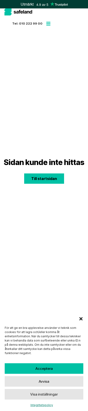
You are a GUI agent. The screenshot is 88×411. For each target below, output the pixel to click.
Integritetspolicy (42, 405)
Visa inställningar (44, 394)
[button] (81, 318)
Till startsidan (44, 178)
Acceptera (44, 368)
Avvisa (44, 381)
